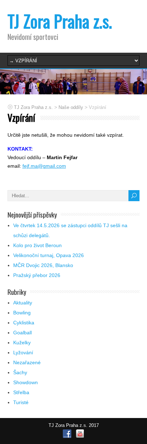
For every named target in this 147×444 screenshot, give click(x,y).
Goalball (22, 332)
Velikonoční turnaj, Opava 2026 (48, 255)
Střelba (21, 392)
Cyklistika (23, 322)
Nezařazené (27, 362)
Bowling (22, 312)
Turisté (21, 402)
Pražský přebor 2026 (36, 275)
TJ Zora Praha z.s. (59, 20)
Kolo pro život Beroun (37, 245)
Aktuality (22, 302)
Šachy (20, 372)
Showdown (25, 382)
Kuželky (22, 342)
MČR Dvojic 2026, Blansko (43, 265)
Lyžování (23, 352)
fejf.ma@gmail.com (44, 166)
